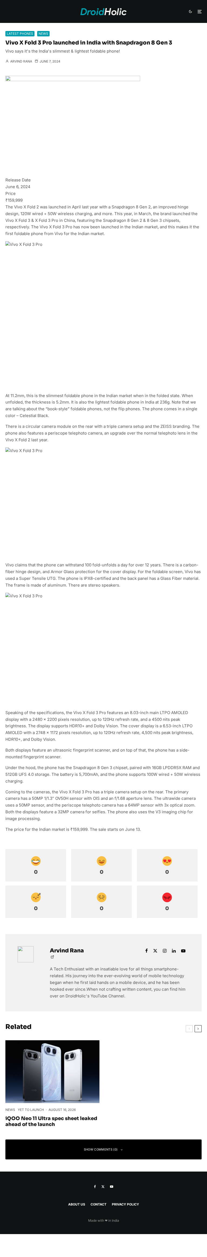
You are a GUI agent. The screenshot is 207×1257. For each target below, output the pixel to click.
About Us (76, 1204)
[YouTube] (111, 1186)
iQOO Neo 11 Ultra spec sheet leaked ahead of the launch (51, 1121)
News (43, 34)
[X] (103, 1186)
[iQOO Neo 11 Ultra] (52, 1071)
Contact (98, 1204)
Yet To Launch (31, 1110)
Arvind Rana (20, 61)
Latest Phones (20, 34)
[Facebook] (95, 1186)
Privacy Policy (125, 1204)
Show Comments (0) (101, 1149)
